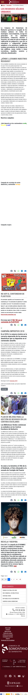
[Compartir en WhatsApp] (18, 271)
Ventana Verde (7, 596)
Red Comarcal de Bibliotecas (11, 593)
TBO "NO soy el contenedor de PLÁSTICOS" (11, 321)
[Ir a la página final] (20, 579)
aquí (15, 566)
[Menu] (2, 2)
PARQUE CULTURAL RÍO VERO (10, 590)
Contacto (8, 629)
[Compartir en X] (15, 271)
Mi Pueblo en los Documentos (11, 598)
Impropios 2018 (13, 381)
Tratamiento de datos (8, 636)
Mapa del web (8, 631)
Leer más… (4, 389)
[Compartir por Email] (25, 271)
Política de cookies (7, 633)
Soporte (8, 638)
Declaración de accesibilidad (7, 640)
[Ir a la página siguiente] (16, 579)
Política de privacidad (8, 635)
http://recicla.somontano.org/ (8, 314)
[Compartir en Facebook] (11, 271)
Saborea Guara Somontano (10, 601)
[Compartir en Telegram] (22, 271)
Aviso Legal (7, 627)
